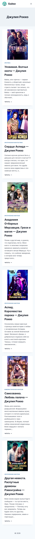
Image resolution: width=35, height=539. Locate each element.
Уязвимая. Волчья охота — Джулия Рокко (16, 70)
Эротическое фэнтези (12, 215)
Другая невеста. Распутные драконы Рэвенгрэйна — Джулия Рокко (15, 486)
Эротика (7, 63)
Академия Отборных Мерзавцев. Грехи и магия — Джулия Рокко (17, 227)
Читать (8, 102)
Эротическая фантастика (13, 142)
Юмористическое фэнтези (13, 389)
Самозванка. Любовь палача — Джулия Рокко (16, 397)
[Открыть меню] (31, 3)
